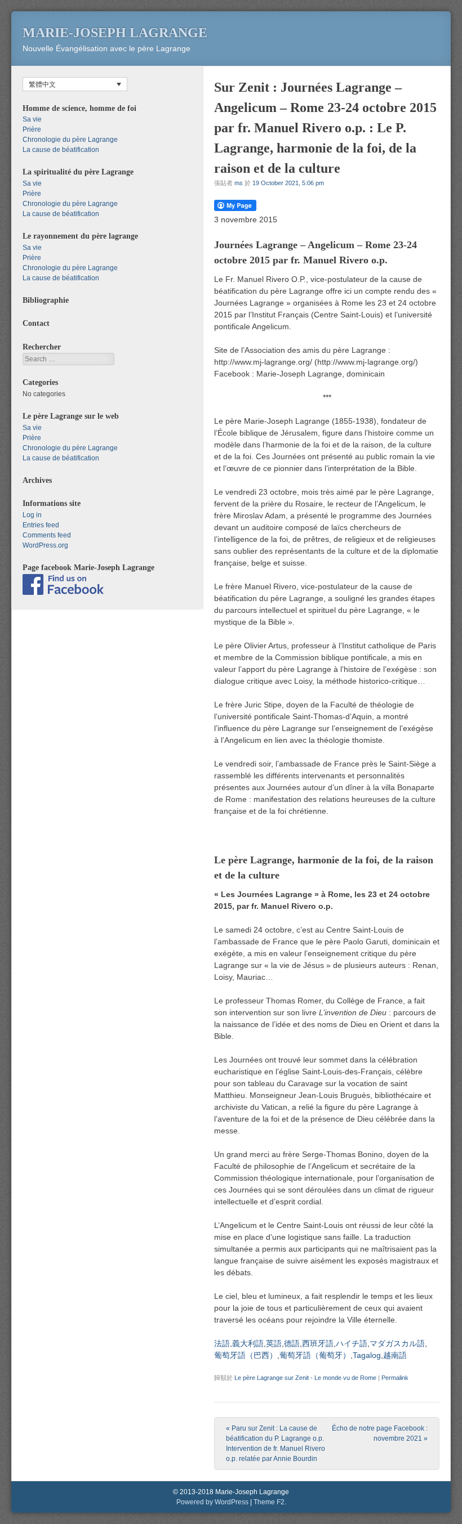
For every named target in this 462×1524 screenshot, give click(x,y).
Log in (32, 515)
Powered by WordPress (212, 1502)
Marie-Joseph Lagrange (115, 32)
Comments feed (47, 535)
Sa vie (32, 119)
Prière (32, 129)
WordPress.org (45, 545)
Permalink (394, 1377)
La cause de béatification (61, 150)
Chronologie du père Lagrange (70, 140)
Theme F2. (270, 1502)
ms (238, 183)
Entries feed (41, 525)
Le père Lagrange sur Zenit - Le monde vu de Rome (305, 1377)
